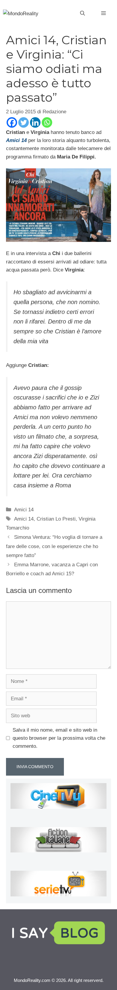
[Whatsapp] (47, 122)
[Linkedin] (35, 122)
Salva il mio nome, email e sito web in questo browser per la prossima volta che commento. (59, 738)
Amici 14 (24, 509)
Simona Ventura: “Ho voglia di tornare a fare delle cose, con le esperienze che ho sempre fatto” (54, 546)
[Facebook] (12, 122)
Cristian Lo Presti (56, 519)
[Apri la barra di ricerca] (82, 13)
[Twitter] (23, 122)
